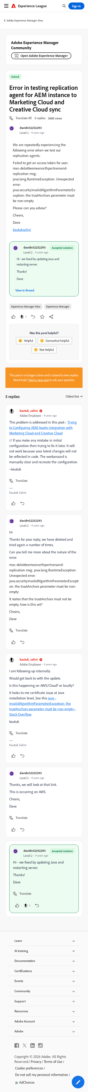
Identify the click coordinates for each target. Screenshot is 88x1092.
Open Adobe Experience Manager (44, 56)
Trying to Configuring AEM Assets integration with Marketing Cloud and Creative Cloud (43, 427)
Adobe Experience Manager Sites (25, 20)
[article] (44, 457)
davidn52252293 (31, 128)
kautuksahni (22, 229)
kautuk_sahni (29, 410)
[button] (24, 118)
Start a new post (38, 380)
